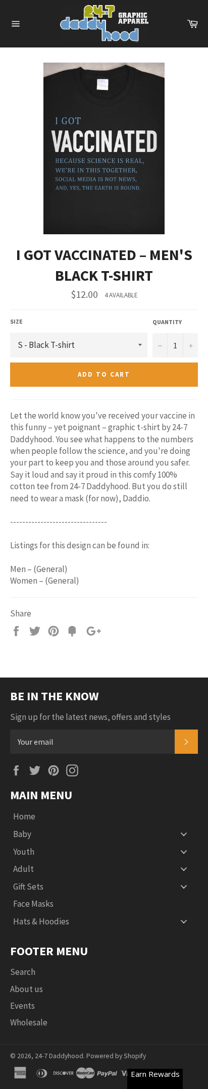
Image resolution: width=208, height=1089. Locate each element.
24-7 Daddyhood (59, 1056)
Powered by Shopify (116, 1056)
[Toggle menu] (183, 834)
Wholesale (28, 1022)
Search (22, 971)
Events (22, 1005)
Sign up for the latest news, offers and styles (90, 716)
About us (26, 989)
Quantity (167, 322)
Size (16, 321)
